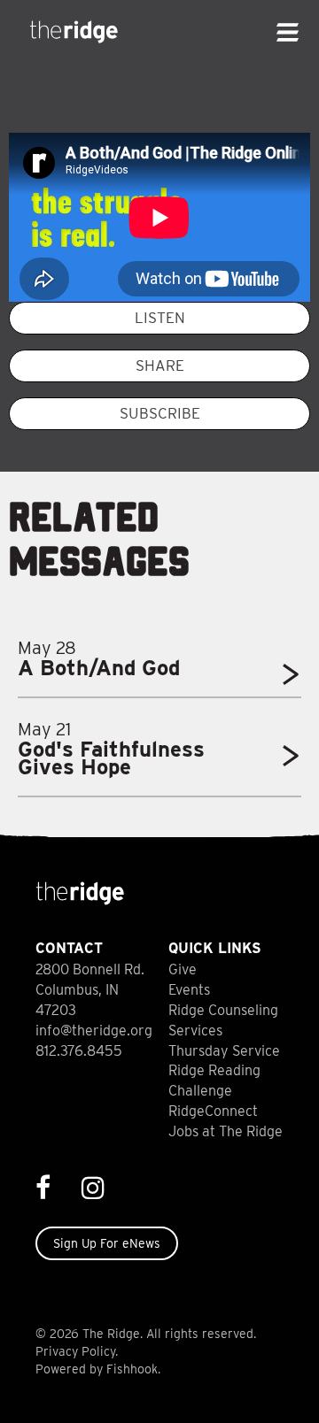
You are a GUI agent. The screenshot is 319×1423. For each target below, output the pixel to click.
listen (160, 318)
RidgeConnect (213, 1111)
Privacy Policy (75, 1351)
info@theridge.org (93, 1030)
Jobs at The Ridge (225, 1131)
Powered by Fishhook (96, 1369)
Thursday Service (224, 1050)
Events (189, 989)
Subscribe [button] (160, 413)
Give (182, 969)
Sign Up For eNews (106, 1243)
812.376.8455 (78, 1050)
